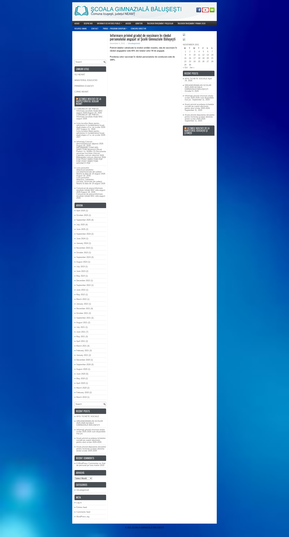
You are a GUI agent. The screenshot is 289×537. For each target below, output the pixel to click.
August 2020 (81, 369)
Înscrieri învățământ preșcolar (160, 23)
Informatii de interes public (109, 23)
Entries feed (81, 507)
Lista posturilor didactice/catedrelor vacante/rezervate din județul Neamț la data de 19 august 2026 (90, 171)
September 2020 (83, 364)
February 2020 (82, 392)
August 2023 (81, 262)
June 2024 (80, 238)
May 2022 (80, 294)
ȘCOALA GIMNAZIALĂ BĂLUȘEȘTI (148, 527)
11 (199, 55)
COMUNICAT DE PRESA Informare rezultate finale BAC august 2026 (89, 111)
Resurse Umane (81, 28)
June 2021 (80, 332)
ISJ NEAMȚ (80, 74)
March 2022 (81, 299)
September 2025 (83, 220)
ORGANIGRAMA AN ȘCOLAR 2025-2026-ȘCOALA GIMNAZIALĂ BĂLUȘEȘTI (89, 423)
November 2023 (83, 248)
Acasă (77, 23)
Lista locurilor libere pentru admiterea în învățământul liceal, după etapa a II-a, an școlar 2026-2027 (91, 126)
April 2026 (80, 210)
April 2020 (80, 383)
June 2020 (80, 374)
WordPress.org (82, 516)
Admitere (139, 23)
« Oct (185, 67)
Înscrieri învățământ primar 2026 (191, 23)
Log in (79, 502)
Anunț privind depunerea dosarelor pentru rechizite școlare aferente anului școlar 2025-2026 (91, 449)
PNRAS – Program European (115, 28)
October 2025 (82, 215)
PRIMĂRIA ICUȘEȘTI (84, 86)
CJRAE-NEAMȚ (82, 92)
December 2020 (83, 360)
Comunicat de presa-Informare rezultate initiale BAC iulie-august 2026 (90, 190)
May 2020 (80, 378)
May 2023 (80, 276)
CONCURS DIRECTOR (138, 28)
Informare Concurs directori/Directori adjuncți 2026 (89, 143)
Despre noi (88, 23)
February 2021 (82, 350)
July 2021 (80, 327)
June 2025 (80, 229)
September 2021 (83, 318)
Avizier (128, 23)
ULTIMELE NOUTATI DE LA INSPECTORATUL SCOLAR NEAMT (88, 101)
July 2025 (80, 224)
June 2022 (80, 290)
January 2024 (82, 243)
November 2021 (83, 308)
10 (194, 55)
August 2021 (81, 322)
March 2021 (81, 346)
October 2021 (82, 313)
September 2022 (83, 285)
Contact (94, 28)
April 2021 (80, 341)
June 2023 (80, 271)
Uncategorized (134, 43)
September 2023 (83, 257)
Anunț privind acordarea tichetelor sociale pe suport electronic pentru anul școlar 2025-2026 (91, 440)
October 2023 (82, 252)
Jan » (192, 67)
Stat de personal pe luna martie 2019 (90, 464)
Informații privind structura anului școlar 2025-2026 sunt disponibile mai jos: (90, 432)
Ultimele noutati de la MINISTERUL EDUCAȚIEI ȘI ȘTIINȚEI (197, 130)
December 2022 (83, 280)
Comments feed (83, 512)
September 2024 (83, 234)
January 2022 (82, 304)
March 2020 (81, 388)
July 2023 (80, 266)
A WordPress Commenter (87, 463)
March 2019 (81, 397)
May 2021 (80, 336)
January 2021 (82, 355)
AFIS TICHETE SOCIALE (87, 416)
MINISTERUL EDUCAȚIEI (86, 80)
